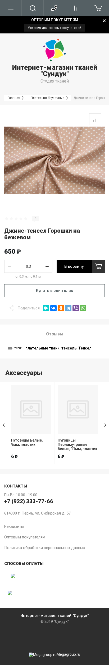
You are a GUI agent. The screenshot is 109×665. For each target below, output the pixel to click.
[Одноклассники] (61, 308)
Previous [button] (4, 425)
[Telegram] (68, 308)
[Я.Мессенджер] (46, 308)
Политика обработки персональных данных (44, 547)
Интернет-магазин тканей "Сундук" (54, 70)
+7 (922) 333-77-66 (28, 501)
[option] (54, 25)
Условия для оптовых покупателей (54, 28)
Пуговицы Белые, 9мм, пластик (27, 442)
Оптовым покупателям (24, 537)
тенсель (68, 348)
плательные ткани (42, 348)
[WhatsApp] (83, 308)
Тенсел (85, 348)
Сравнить (95, 119)
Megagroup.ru (68, 654)
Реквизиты (14, 526)
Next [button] (105, 425)
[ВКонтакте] (53, 308)
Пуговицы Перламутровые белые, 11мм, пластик (77, 444)
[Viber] (75, 308)
